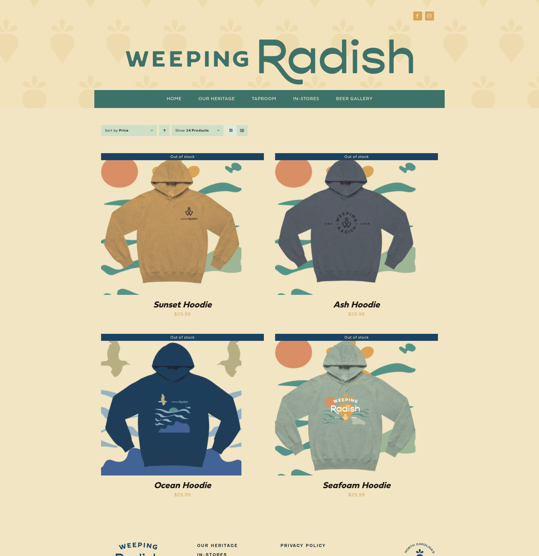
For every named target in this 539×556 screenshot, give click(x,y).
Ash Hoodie (356, 305)
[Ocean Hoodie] (171, 338)
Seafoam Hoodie (356, 485)
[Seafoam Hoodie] (345, 338)
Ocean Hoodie (182, 485)
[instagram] (429, 16)
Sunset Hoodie (182, 305)
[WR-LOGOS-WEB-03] (419, 545)
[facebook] (417, 16)
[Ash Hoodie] (345, 157)
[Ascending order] (164, 130)
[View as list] (242, 130)
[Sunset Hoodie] (171, 157)
